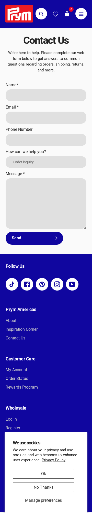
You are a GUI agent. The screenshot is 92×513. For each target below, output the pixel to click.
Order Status (17, 378)
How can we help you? (26, 151)
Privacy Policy (53, 460)
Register (13, 427)
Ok (43, 473)
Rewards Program (22, 387)
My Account (16, 369)
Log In (11, 419)
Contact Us (15, 338)
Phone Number (19, 129)
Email (12, 107)
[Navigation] (81, 13)
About (11, 320)
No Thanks (43, 487)
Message (15, 173)
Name (12, 84)
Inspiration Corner (22, 329)
